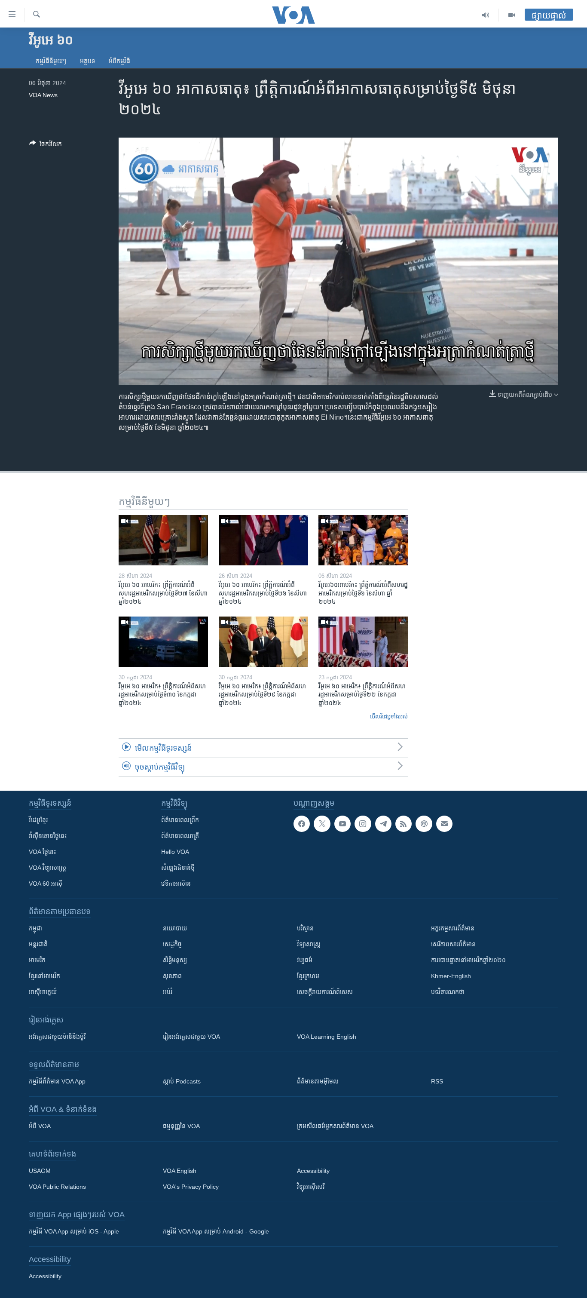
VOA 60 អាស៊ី (45, 883)
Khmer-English (451, 976)
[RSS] (403, 824)
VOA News (43, 95)
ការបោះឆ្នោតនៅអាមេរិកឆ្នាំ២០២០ (468, 960)
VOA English (179, 1170)
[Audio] (486, 15)
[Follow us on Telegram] (383, 824)
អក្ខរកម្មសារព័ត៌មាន (452, 928)
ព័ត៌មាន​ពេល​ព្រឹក (180, 819)
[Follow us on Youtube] (342, 824)
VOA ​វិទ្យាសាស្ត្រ (47, 867)
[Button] (45, 145)
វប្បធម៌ (304, 960)
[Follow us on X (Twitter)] (322, 824)
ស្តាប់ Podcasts (182, 1081)
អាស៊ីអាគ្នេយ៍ (43, 991)
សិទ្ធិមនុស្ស (175, 960)
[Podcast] (424, 824)
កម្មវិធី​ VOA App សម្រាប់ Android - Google (216, 1231)
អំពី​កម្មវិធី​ (119, 61)
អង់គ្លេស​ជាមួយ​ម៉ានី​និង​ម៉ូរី (57, 1036)
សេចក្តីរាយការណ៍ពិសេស (325, 991)
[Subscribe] (444, 824)
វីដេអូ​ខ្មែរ (38, 819)
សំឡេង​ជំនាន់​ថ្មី (178, 867)
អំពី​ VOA (40, 1126)
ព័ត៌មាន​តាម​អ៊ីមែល (318, 1081)
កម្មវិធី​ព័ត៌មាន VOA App (57, 1081)
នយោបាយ (175, 928)
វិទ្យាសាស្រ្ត (309, 944)
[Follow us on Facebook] (302, 824)
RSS (437, 1081)
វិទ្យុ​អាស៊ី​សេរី (310, 1186)
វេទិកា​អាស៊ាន (176, 883)
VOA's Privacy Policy (191, 1186)
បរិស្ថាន (305, 928)
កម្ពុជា (35, 928)
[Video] (512, 15)
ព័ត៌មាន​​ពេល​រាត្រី (180, 835)
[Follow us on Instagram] (363, 824)
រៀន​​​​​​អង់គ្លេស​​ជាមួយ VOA (191, 1036)
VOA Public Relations (57, 1186)
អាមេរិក (37, 960)
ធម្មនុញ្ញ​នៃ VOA (181, 1126)
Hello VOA (175, 851)
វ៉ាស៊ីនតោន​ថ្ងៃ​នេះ (48, 835)
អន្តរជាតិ (38, 944)
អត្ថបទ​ (87, 61)
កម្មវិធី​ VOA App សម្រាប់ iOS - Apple (74, 1231)
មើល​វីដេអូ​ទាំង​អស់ (389, 716)
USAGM (40, 1170)
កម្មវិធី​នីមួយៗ (51, 61)
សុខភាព (172, 976)
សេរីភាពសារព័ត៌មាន (453, 944)
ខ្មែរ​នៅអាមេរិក (44, 976)
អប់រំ (167, 991)
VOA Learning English (326, 1036)
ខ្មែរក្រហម (308, 976)
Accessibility (313, 1170)
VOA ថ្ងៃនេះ (42, 851)
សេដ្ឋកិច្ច (172, 944)
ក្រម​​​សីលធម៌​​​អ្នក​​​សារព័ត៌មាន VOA (335, 1126)
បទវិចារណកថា (448, 991)
